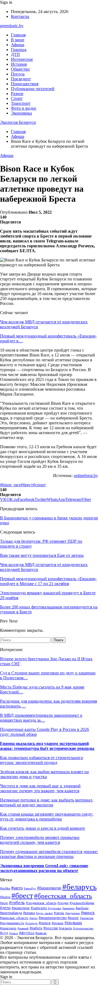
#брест (27, 484)
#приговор (8, 928)
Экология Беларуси (18, 122)
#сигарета (65, 928)
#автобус (30, 888)
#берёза (5, 897)
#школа (41, 933)
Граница (18, 49)
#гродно (63, 903)
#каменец (68, 908)
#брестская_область (63, 895)
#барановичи (49, 888)
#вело (4, 903)
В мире (17, 39)
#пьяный (23, 928)
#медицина (72, 913)
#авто (17, 888)
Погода (17, 74)
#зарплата (39, 908)
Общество (20, 69)
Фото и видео (23, 108)
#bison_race (10, 484)
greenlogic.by (11, 25)
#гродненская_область (41, 903)
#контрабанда (11, 913)
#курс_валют (44, 913)
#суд (4, 933)
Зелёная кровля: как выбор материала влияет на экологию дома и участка (44, 774)
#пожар (57, 923)
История (19, 64)
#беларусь (79, 886)
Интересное (22, 59)
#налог (73, 918)
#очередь (31, 923)
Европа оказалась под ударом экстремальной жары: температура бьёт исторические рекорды (47, 746)
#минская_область (14, 918)
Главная (18, 35)
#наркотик (86, 918)
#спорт (39, 484)
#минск (88, 912)
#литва (59, 913)
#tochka (5, 888)
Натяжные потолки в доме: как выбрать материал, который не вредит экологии (46, 802)
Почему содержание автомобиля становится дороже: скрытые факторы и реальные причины (49, 854)
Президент (21, 79)
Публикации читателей (32, 88)
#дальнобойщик (82, 903)
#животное (21, 908)
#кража (29, 913)
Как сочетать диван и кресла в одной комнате (42, 828)
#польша (73, 922)
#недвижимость (12, 923)
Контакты (20, 16)
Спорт (17, 98)
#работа (36, 928)
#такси (13, 933)
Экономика (21, 113)
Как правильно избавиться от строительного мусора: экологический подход (41, 760)
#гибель (17, 902)
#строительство (83, 928)
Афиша (17, 44)
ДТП (15, 54)
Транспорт (20, 103)
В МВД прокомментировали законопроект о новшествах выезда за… (41, 717)
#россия (50, 928)
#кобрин (82, 908)
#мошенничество (53, 918)
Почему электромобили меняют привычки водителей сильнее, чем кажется (39, 840)
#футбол (26, 933)
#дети (5, 907)
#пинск (45, 923)
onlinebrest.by (86, 475)
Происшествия (24, 83)
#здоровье (54, 908)
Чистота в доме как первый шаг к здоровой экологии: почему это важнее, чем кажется (40, 788)
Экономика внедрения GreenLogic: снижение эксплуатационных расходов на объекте (44, 868)
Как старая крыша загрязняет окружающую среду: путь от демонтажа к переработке (46, 816)
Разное (17, 93)
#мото (33, 918)
